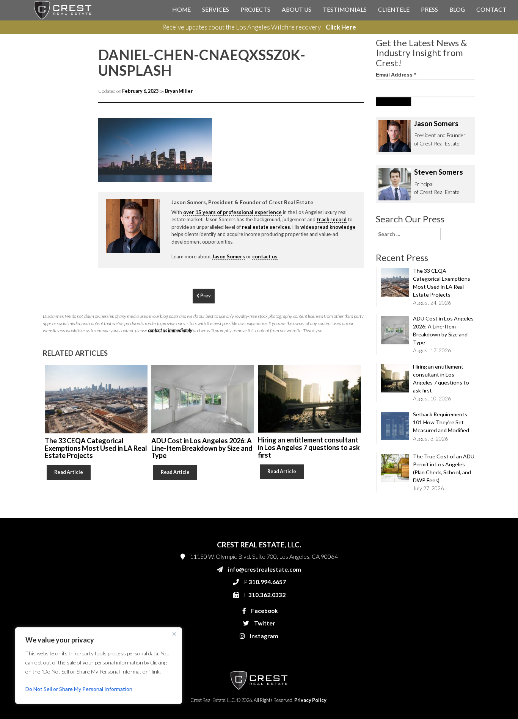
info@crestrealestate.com (358, 148)
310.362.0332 (344, 178)
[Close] (174, 633)
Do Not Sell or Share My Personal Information (78, 689)
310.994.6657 (345, 163)
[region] (98, 665)
